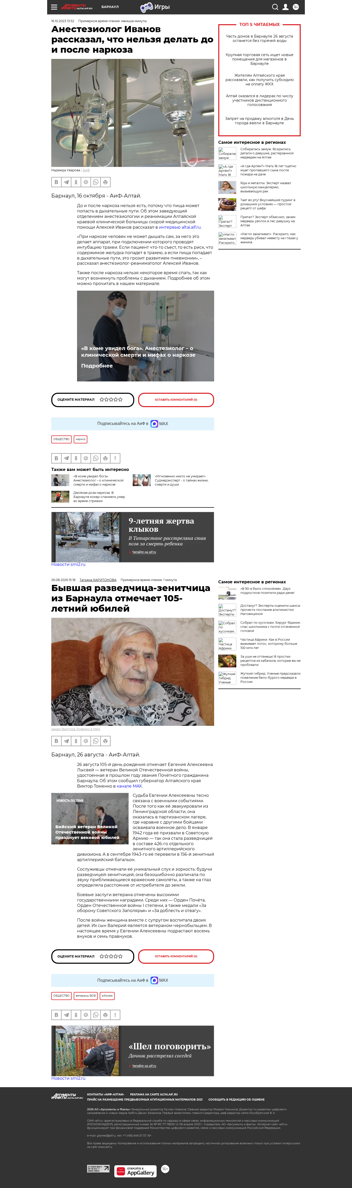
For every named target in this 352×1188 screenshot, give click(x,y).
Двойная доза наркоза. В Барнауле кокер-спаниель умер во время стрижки (99, 497)
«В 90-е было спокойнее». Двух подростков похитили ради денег (267, 591)
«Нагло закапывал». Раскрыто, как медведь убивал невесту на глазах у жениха (269, 238)
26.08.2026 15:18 (63, 580)
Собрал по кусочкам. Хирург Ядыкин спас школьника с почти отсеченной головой (270, 627)
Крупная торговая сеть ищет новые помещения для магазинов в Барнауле (260, 59)
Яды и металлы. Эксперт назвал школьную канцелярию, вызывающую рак (265, 187)
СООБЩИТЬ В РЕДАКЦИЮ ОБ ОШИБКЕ (236, 1099)
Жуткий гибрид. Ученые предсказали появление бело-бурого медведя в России (270, 678)
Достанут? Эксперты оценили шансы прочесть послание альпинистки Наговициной (270, 610)
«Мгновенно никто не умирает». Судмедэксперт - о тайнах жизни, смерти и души (181, 480)
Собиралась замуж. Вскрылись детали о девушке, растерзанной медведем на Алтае (267, 153)
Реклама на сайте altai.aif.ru (154, 1094)
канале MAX (129, 786)
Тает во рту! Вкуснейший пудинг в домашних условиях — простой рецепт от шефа (267, 204)
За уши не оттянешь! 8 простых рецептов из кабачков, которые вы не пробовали (270, 661)
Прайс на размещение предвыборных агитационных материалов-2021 (145, 1099)
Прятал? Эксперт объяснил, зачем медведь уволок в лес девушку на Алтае (267, 221)
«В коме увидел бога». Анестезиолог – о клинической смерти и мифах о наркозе (138, 351)
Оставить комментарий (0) (176, 399)
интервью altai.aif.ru (180, 227)
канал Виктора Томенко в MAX (75, 729)
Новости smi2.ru (68, 564)
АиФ (86, 170)
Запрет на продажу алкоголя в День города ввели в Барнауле (259, 121)
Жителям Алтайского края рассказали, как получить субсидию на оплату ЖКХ (259, 79)
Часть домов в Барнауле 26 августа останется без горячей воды (259, 38)
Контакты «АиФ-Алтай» (105, 1094)
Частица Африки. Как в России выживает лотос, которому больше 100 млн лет (268, 644)
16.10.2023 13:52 (62, 21)
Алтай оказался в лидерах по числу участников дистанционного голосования (259, 100)
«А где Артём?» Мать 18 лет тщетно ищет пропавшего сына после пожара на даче (268, 170)
